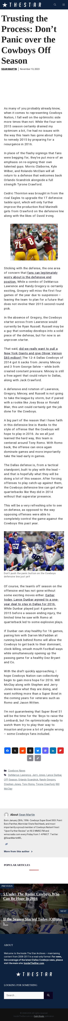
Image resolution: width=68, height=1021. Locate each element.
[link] (7, 750)
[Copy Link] (38, 758)
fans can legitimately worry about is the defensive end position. (31, 277)
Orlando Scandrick (28, 779)
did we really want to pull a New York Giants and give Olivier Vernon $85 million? (33, 353)
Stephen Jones (12, 784)
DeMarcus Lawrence (19, 775)
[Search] (48, 995)
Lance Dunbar (53, 775)
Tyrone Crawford (45, 784)
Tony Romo (28, 784)
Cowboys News (16, 770)
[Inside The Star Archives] (22, 4)
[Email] (30, 758)
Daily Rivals (39, 1016)
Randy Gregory (47, 779)
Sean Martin (9, 69)
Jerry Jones (38, 775)
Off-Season (10, 779)
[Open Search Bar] (55, 4)
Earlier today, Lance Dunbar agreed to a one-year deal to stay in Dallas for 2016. (31, 599)
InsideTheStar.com (34, 963)
